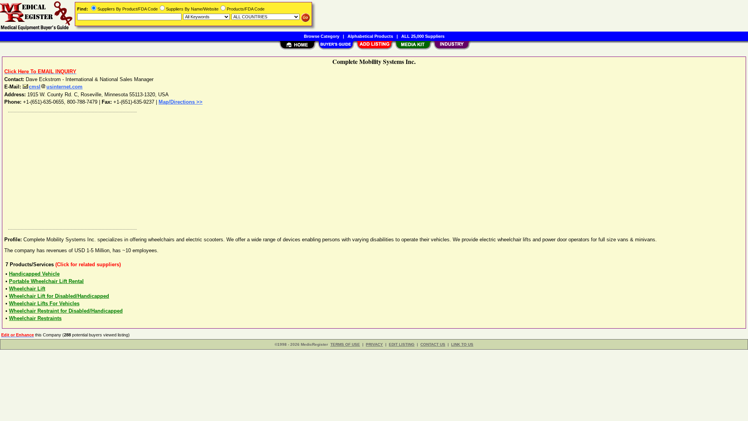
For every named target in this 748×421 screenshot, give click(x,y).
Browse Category (321, 36)
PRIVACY (374, 344)
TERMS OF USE (345, 344)
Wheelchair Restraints (35, 318)
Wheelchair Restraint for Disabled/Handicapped (66, 311)
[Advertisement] (239, 168)
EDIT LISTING (402, 344)
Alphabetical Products (370, 36)
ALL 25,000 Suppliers (423, 36)
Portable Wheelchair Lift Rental (46, 281)
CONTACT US (432, 344)
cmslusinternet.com (56, 87)
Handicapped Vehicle (34, 274)
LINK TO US (462, 344)
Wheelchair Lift (27, 289)
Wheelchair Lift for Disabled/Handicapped (59, 296)
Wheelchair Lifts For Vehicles (44, 303)
